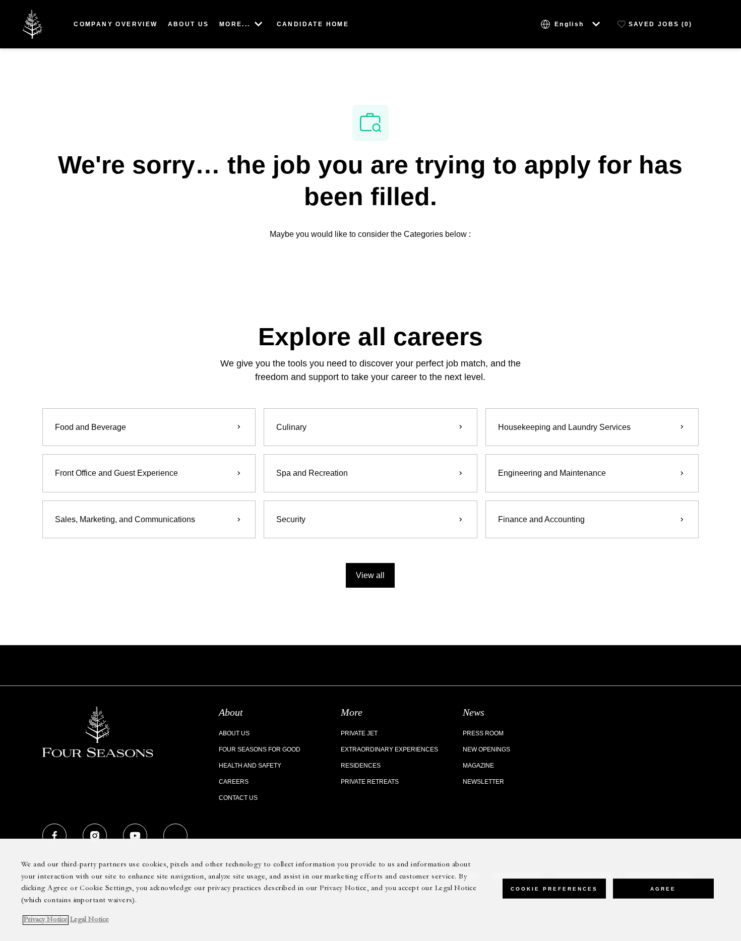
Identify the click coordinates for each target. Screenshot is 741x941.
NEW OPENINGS (486, 749)
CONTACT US (238, 797)
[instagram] (95, 836)
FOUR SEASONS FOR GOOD (259, 749)
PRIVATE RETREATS (370, 781)
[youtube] (135, 836)
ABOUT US (188, 24)
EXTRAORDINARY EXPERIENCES (389, 749)
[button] (370, 575)
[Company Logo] (32, 23)
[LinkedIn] (175, 836)
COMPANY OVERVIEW (115, 24)
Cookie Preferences (554, 888)
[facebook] (54, 836)
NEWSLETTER (483, 781)
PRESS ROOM (483, 733)
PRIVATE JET (359, 733)
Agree (663, 888)
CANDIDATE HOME (313, 24)
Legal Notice (89, 920)
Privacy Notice (46, 920)
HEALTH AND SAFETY (250, 765)
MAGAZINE (478, 765)
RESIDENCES (361, 765)
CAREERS (234, 781)
